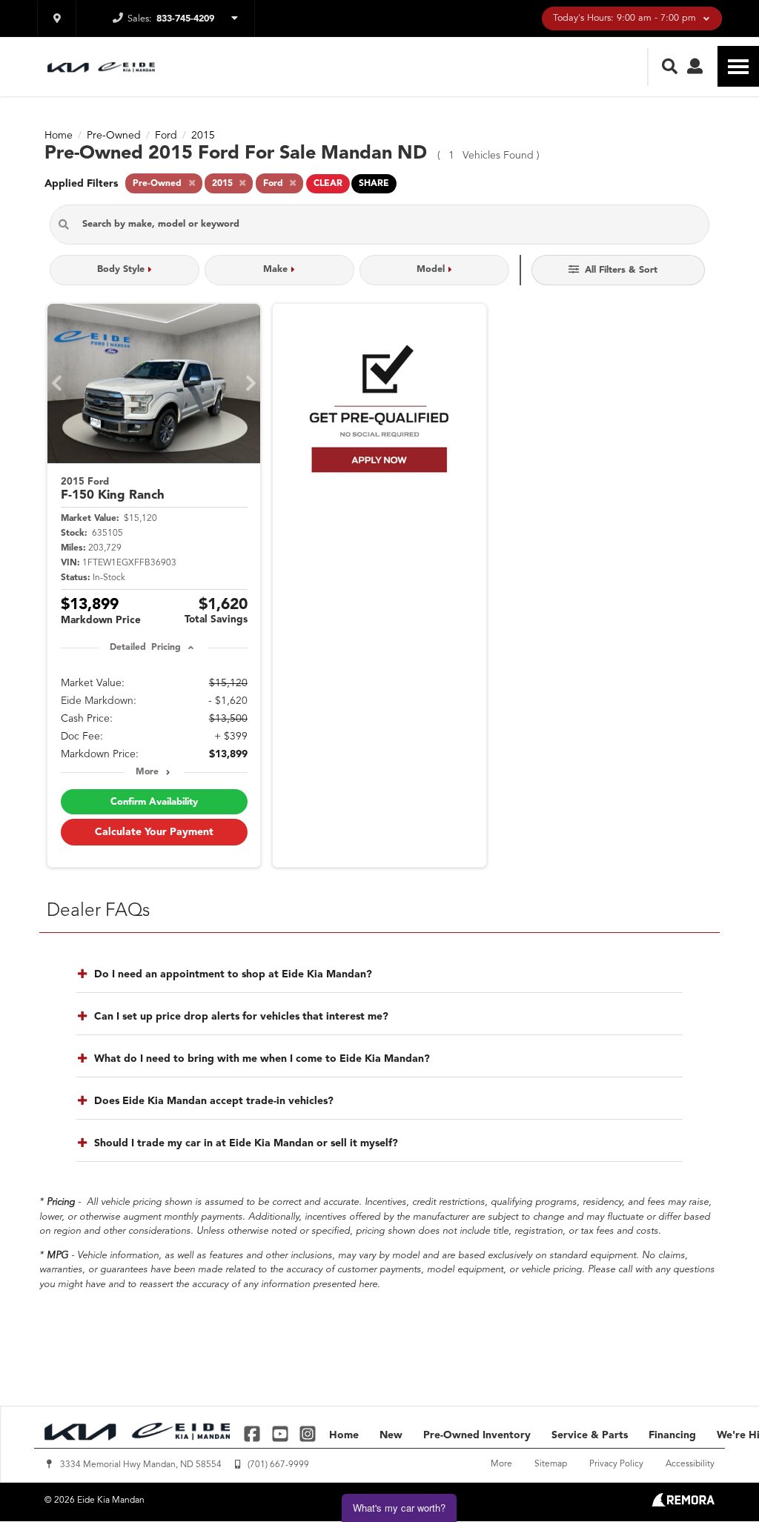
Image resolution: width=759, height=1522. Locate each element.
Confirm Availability (154, 802)
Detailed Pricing (145, 647)
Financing (672, 1435)
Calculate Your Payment (154, 832)
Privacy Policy (616, 1464)
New (391, 1435)
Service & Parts (589, 1435)
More (147, 772)
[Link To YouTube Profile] (281, 1433)
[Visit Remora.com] (683, 1503)
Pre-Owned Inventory (477, 1435)
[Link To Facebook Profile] (254, 1433)
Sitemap (550, 1464)
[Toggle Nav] (738, 66)
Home (344, 1435)
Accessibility (690, 1464)
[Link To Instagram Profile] (307, 1433)
